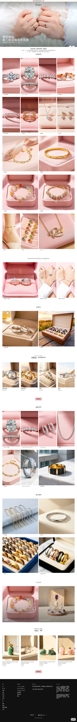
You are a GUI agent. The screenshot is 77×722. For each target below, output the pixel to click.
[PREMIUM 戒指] (29, 76)
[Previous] (70, 47)
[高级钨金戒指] (57, 467)
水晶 (37, 7)
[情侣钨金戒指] (20, 328)
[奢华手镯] (20, 153)
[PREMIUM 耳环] (47, 428)
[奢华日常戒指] (11, 114)
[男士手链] (57, 516)
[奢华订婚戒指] (11, 76)
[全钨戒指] (57, 328)
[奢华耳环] (66, 114)
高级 (23, 7)
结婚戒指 (34, 357)
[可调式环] (29, 114)
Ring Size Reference (21, 688)
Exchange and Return (21, 690)
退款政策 (19, 692)
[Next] (73, 47)
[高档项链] (66, 428)
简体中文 (32, 714)
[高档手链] (11, 467)
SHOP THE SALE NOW (47, 42)
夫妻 (34, 7)
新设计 (37, 630)
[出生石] (29, 231)
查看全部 (38, 399)
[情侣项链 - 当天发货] (47, 280)
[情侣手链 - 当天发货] (66, 280)
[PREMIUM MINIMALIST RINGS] (47, 76)
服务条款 (19, 694)
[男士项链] (20, 516)
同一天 (21, 7)
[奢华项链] (47, 114)
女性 (27, 7)
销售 (49, 7)
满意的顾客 (54, 7)
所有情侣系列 (42, 357)
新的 (46, 7)
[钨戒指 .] (20, 555)
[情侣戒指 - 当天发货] (20, 280)
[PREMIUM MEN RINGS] (29, 467)
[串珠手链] (57, 192)
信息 (57, 7)
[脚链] (11, 231)
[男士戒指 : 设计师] (57, 555)
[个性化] (57, 231)
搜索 (18, 696)
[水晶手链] (20, 192)
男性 (30, 7)
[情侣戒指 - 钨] (66, 76)
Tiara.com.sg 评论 (20, 686)
